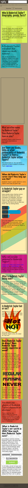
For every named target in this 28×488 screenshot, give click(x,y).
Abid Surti (13, 264)
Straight (4, 212)
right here (9, 166)
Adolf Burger (15, 266)
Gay (3, 208)
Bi (3, 216)
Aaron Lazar (5, 264)
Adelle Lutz (5, 266)
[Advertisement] (12, 100)
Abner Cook (20, 264)
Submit (12, 462)
